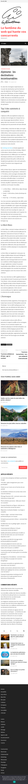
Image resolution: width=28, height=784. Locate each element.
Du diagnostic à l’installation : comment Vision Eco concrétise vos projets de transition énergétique (13, 558)
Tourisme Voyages (5, 69)
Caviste (3, 743)
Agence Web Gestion (6, 588)
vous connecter (11, 461)
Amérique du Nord (7, 148)
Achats (2, 689)
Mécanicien (4, 759)
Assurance (3, 740)
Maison (3, 722)
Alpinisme (9, 344)
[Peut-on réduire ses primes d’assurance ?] (5, 670)
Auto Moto (4, 694)
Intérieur (3, 724)
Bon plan (3, 700)
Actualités (3, 692)
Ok (14, 781)
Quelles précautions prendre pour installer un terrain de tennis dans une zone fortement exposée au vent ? (13, 534)
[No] (26, 779)
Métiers (3, 732)
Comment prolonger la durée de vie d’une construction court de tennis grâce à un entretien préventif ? (14, 552)
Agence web (4, 735)
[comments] (17, 631)
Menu (4, 43)
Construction (4, 749)
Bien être (3, 697)
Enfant (2, 773)
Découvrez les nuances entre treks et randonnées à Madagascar (11, 447)
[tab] (4, 631)
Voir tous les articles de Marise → (10, 370)
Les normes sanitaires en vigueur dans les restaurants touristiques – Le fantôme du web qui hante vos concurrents (13, 612)
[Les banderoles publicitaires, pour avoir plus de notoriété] (5, 652)
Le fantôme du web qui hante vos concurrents (13, 31)
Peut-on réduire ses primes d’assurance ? (17, 670)
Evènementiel (4, 754)
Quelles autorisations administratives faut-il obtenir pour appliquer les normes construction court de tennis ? (13, 570)
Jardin (2, 727)
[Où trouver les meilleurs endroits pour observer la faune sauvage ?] (5, 661)
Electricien (3, 752)
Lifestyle (3, 713)
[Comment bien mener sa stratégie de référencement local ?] (5, 643)
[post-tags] (24, 631)
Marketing (3, 757)
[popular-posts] (4, 631)
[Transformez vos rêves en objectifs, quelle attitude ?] (5, 635)
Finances (3, 707)
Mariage (3, 729)
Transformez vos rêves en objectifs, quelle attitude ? (17, 635)
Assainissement (5, 737)
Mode (2, 770)
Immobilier (4, 710)
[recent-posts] (10, 631)
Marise (6, 82)
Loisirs (2, 719)
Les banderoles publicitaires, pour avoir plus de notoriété (17, 653)
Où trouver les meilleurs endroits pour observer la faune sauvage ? (18, 662)
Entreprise (3, 705)
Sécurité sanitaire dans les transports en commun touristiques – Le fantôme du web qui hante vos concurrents (13, 620)
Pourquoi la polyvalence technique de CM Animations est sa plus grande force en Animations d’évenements (12, 576)
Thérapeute (4, 765)
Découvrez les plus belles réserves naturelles (13, 423)
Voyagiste (3, 767)
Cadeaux (3, 702)
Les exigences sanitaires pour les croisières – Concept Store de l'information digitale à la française (13, 603)
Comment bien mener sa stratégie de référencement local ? (17, 644)
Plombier (3, 762)
